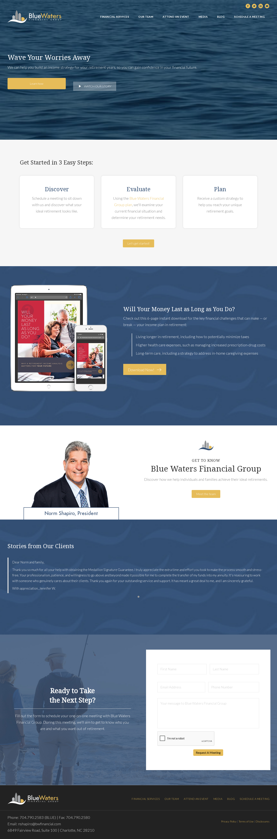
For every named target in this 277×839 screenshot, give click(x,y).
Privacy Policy (228, 821)
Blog (231, 798)
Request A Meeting (208, 752)
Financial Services (146, 798)
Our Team (172, 798)
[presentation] (186, 738)
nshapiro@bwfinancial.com (39, 823)
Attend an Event (196, 798)
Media (218, 798)
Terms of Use (246, 821)
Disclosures (262, 821)
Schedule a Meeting (254, 798)
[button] (37, 83)
